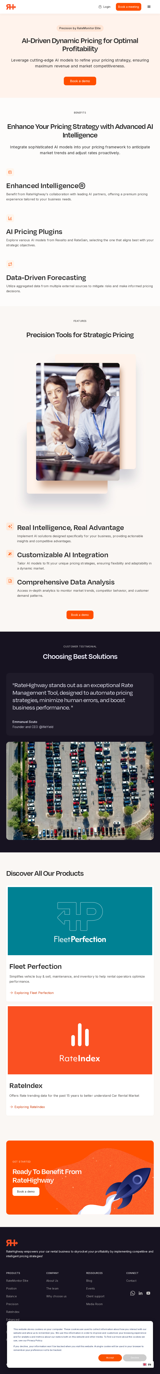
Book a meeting (128, 6)
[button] (149, 6)
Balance (11, 1296)
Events (90, 1288)
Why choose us (56, 1296)
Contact (131, 1280)
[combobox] (147, 1364)
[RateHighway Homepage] (12, 1242)
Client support (95, 1296)
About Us (52, 1280)
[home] (11, 7)
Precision (12, 1304)
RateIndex (12, 1311)
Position (11, 1288)
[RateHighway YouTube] (148, 1293)
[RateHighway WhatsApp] (132, 1293)
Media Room (94, 1304)
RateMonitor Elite (17, 1280)
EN (149, 1364)
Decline (135, 1357)
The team (52, 1288)
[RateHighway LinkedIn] (140, 1293)
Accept (110, 1357)
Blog (89, 1280)
